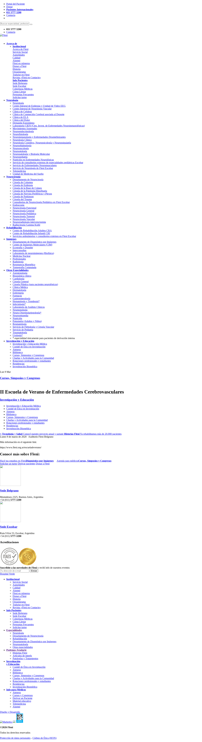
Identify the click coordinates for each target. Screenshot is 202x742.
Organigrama (19, 72)
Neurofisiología (20, 134)
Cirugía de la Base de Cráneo (27, 188)
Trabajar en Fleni (21, 74)
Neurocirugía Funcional (24, 208)
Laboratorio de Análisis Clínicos (29, 307)
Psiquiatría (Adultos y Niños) (27, 321)
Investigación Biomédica (25, 366)
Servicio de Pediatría (23, 329)
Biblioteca (18, 352)
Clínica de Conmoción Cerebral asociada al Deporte (38, 114)
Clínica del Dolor (21, 120)
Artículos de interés (22, 655)
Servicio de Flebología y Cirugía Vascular (33, 327)
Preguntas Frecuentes (23, 94)
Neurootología (20, 151)
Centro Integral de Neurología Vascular (32, 108)
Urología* (18, 335)
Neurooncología (21, 148)
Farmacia (17, 295)
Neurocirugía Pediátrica (24, 213)
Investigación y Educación (17, 399)
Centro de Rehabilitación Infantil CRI (31, 233)
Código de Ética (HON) (44, 738)
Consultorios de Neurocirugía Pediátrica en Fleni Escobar (41, 202)
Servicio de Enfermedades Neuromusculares (35, 165)
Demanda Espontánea (23, 123)
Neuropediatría (20, 157)
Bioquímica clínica (22, 276)
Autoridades (19, 55)
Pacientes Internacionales (19, 9)
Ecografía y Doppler (23, 247)
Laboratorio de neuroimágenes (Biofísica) (33, 253)
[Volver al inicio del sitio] (4, 35)
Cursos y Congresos (23, 695)
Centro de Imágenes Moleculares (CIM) (32, 244)
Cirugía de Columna (23, 182)
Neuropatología (20, 644)
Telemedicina (19, 171)
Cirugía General (21, 281)
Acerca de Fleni (20, 49)
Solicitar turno (20, 97)
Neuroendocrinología (23, 131)
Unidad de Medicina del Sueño (28, 174)
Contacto (10, 15)
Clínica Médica (20, 287)
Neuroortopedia (20, 315)
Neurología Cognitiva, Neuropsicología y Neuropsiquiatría (42, 142)
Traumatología (20, 332)
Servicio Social (20, 52)
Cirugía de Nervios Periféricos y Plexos (32, 193)
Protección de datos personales (15, 738)
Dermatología (19, 290)
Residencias (18, 363)
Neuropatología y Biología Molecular (31, 154)
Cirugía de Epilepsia (23, 185)
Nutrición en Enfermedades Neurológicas (33, 159)
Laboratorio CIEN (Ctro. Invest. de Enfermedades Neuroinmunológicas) (49, 125)
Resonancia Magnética (24, 264)
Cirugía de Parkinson (23, 196)
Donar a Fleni (19, 66)
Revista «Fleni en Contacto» (27, 77)
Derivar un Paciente (22, 698)
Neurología (18, 103)
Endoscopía (18, 205)
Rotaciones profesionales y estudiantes (32, 361)
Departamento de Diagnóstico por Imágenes (34, 242)
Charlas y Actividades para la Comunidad (33, 358)
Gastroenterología (21, 298)
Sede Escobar (19, 86)
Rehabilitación (20, 638)
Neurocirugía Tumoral (24, 216)
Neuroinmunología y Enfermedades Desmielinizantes (39, 137)
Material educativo (22, 701)
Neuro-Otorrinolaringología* (27, 312)
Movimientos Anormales (25, 128)
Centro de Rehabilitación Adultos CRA (32, 230)
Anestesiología (20, 273)
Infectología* (19, 304)
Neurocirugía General (23, 210)
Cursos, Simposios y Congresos (28, 355)
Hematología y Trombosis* (26, 301)
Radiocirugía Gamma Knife (26, 225)
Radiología (18, 261)
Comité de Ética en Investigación (29, 346)
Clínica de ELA (20, 117)
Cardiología (18, 278)
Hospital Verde (7, 573)
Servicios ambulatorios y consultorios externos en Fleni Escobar (44, 236)
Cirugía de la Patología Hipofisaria (30, 191)
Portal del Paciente (15, 4)
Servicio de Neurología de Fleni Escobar (33, 168)
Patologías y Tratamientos (25, 658)
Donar (9, 6)
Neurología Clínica (22, 140)
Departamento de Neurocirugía (28, 179)
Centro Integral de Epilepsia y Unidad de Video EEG (39, 106)
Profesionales (19, 259)
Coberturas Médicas (23, 89)
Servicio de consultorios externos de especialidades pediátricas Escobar (48, 162)
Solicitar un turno (8, 463)
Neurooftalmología (22, 145)
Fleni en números (21, 63)
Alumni (16, 60)
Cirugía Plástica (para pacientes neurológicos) (35, 284)
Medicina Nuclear (21, 256)
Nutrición (17, 318)
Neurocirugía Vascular (24, 219)
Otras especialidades (23, 647)
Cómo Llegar (19, 91)
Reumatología (20, 324)
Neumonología (20, 310)
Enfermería (18, 293)
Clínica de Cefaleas (22, 111)
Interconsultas (19, 250)
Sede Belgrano (20, 83)
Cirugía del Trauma (22, 199)
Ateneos (17, 349)
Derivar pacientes (26, 463)
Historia (17, 69)
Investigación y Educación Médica (30, 344)
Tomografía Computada (24, 267)
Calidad (16, 57)
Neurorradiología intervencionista (29, 222)
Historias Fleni (20, 652)
